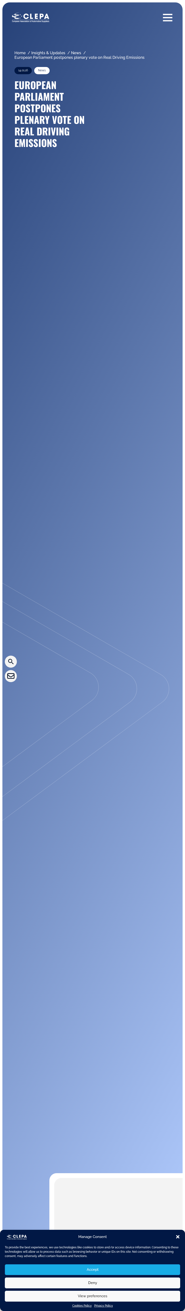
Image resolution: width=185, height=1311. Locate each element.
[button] (177, 1236)
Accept (93, 1269)
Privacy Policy (103, 1305)
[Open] (167, 17)
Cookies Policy (82, 1305)
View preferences (92, 1296)
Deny (92, 1283)
